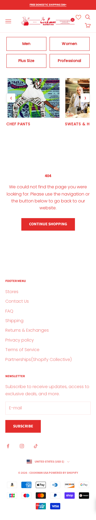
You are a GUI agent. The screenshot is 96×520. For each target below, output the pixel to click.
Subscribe (23, 426)
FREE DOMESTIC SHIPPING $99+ (48, 5)
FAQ (9, 311)
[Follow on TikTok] (35, 446)
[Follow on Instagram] (22, 446)
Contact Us (17, 301)
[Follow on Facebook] (8, 446)
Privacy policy (19, 340)
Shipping (14, 321)
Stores (11, 292)
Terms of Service (22, 350)
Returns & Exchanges (27, 330)
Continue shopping (48, 224)
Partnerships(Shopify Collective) (38, 359)
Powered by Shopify (63, 473)
